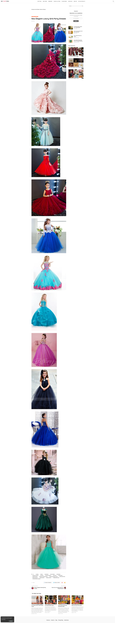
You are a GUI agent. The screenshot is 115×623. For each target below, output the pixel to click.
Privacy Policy (3, 619)
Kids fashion (58, 574)
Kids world (54, 575)
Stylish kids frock (49, 577)
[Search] (113, 1)
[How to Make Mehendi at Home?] (70, 36)
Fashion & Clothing (34, 16)
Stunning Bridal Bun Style (49, 605)
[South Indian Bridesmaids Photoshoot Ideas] (64, 599)
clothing (37, 574)
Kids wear (42, 575)
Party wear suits (42, 577)
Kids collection (53, 574)
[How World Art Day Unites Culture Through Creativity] (70, 41)
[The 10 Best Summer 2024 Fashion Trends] (37, 599)
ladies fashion (60, 575)
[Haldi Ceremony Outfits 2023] (78, 599)
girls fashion (46, 574)
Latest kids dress (35, 576)
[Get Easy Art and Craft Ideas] (5, 1)
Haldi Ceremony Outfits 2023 (77, 605)
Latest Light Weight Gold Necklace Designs (75, 67)
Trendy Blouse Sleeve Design (73, 56)
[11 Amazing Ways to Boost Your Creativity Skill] (70, 27)
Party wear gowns (35, 577)
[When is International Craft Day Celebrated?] (70, 32)
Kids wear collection (48, 575)
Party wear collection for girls (54, 576)
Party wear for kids (62, 576)
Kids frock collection (35, 575)
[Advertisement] (56, 9)
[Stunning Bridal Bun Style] (51, 599)
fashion (42, 574)
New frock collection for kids (43, 576)
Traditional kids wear (56, 577)
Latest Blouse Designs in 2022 (73, 78)
